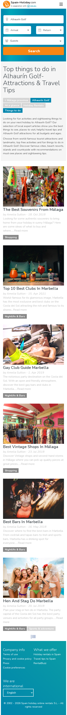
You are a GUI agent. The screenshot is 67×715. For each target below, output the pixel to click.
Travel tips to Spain (45, 658)
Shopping (11, 237)
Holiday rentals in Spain (47, 654)
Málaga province (17, 100)
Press (6, 663)
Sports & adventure (41, 628)
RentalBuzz (40, 663)
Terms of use (10, 654)
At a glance (12, 105)
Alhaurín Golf (40, 100)
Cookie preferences (14, 667)
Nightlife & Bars (15, 316)
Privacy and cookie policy (17, 658)
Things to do (13, 110)
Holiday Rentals (33, 105)
